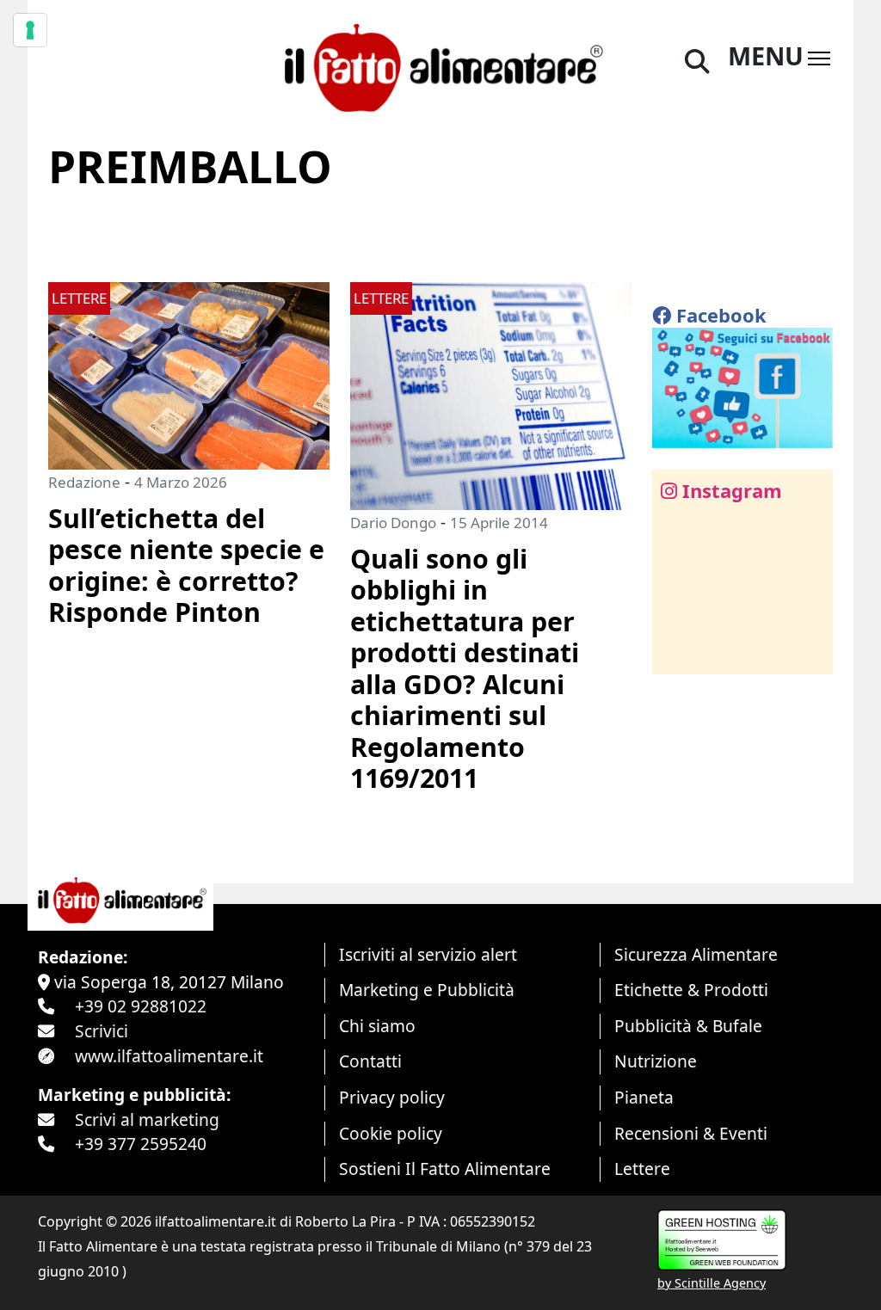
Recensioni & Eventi (690, 1133)
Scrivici (101, 1030)
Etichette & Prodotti (691, 989)
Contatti (370, 1061)
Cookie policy (390, 1133)
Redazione (84, 482)
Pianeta (644, 1097)
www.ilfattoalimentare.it (169, 1055)
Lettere (642, 1168)
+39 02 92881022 (140, 1006)
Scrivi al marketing (147, 1119)
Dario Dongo (393, 522)
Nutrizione (655, 1061)
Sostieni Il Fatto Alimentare (445, 1168)
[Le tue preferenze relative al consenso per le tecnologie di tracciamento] (30, 30)
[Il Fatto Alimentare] (440, 65)
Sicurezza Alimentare (696, 954)
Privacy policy (392, 1097)
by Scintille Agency (711, 1283)
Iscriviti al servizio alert (428, 954)
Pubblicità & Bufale (688, 1025)
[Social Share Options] (677, 652)
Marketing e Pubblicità (426, 989)
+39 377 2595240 (140, 1143)
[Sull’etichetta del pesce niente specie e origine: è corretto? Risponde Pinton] (189, 373)
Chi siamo (377, 1025)
